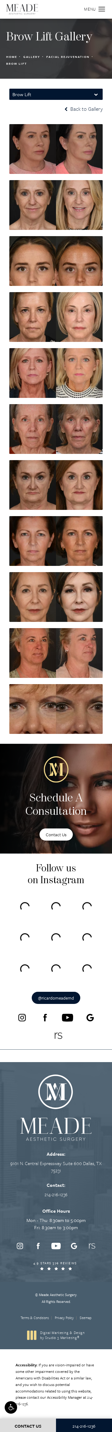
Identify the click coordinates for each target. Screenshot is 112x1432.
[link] (56, 1194)
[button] (11, 1407)
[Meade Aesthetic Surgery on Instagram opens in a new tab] (22, 1018)
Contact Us (56, 834)
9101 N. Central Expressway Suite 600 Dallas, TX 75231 (56, 1166)
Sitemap (85, 1317)
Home (11, 56)
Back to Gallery (86, 109)
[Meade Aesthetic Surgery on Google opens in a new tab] (90, 1018)
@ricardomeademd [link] (56, 998)
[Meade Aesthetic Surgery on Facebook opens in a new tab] (45, 1018)
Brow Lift (16, 63)
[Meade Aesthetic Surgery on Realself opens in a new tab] (58, 1036)
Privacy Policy (64, 1317)
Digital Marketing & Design (62, 1335)
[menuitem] (22, 1017)
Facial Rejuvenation (68, 56)
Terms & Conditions (35, 1317)
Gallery (31, 56)
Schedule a (56, 805)
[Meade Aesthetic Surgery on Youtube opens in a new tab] (67, 1018)
